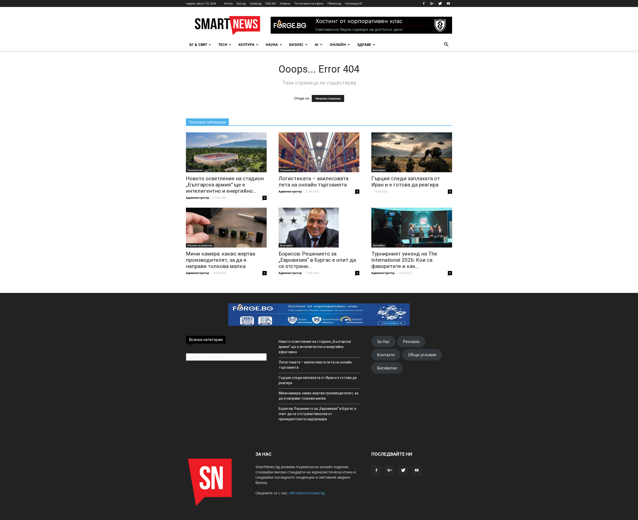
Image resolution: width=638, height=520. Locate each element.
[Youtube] (448, 3)
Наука (272, 44)
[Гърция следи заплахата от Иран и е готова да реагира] (411, 152)
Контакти (386, 354)
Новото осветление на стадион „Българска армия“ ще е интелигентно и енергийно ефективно (315, 347)
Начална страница (328, 98)
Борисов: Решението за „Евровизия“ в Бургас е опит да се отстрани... (317, 260)
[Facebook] (423, 3)
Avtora (228, 3)
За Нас (383, 341)
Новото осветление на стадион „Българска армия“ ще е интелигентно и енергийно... (225, 184)
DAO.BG (270, 3)
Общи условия (422, 354)
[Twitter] (440, 3)
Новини (285, 3)
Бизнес (296, 44)
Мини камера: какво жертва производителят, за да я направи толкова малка (220, 260)
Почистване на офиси (308, 3)
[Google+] (432, 3)
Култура (246, 44)
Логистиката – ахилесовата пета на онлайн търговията (313, 181)
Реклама (411, 341)
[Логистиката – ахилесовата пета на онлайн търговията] (319, 152)
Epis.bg (241, 3)
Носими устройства (199, 245)
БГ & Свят (198, 44)
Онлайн (338, 44)
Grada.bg (255, 3)
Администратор (197, 197)
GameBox (379, 245)
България (379, 170)
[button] (446, 45)
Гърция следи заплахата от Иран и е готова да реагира (405, 181)
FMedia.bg (334, 3)
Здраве (364, 44)
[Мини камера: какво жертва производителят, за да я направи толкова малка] (226, 228)
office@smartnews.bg (307, 493)
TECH (222, 44)
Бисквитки (387, 368)
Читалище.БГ (354, 3)
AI (317, 44)
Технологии (195, 170)
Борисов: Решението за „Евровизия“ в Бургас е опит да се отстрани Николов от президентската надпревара (317, 414)
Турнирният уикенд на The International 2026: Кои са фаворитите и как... (404, 260)
